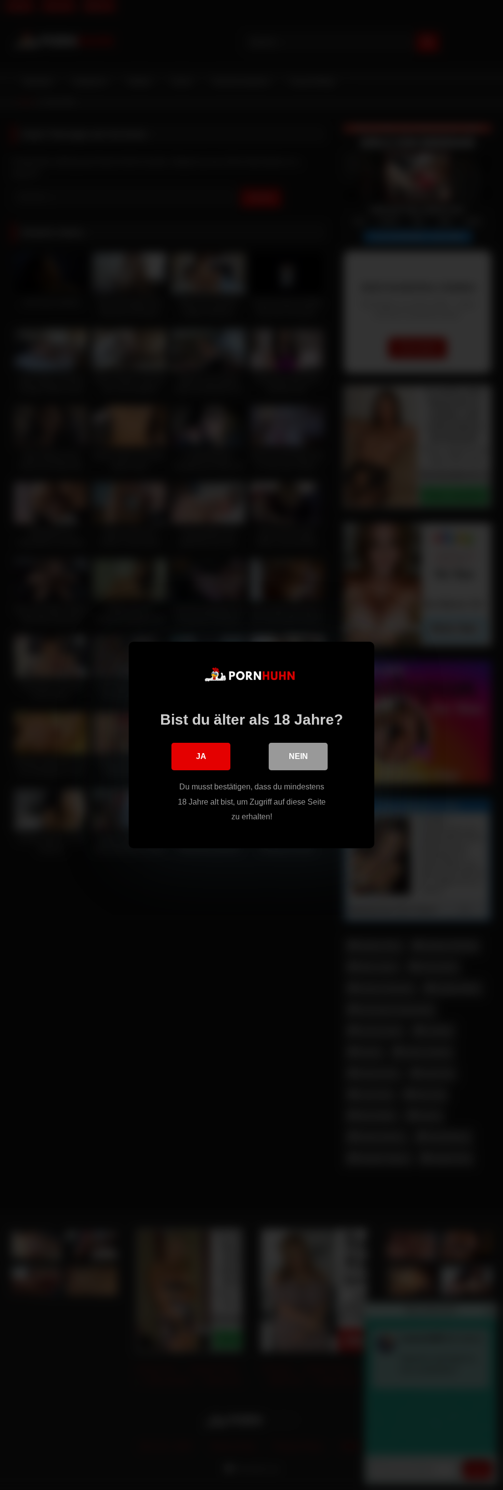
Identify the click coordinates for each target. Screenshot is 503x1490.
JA (201, 756)
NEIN (298, 756)
